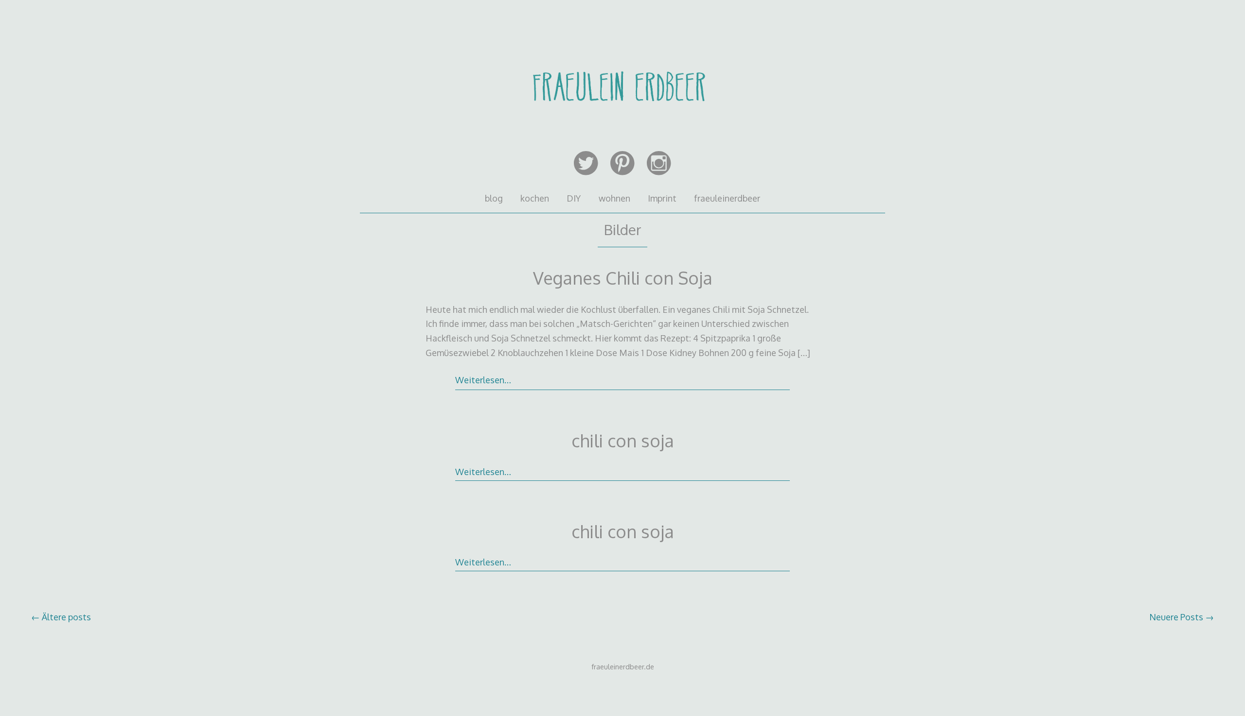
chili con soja (622, 440)
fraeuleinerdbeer (727, 198)
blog (494, 198)
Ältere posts (61, 617)
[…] (804, 352)
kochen (534, 198)
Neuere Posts (1181, 617)
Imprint (662, 198)
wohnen (614, 198)
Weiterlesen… (483, 380)
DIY (574, 198)
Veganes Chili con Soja (622, 278)
